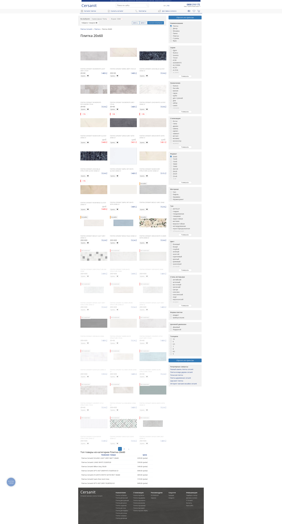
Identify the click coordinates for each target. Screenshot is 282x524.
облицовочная (178, 231)
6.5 (174, 344)
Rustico (175, 53)
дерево (175, 126)
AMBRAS (176, 75)
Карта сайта (189, 505)
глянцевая (177, 216)
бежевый (176, 244)
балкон (175, 86)
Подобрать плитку (191, 495)
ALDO (175, 68)
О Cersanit (189, 500)
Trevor (175, 58)
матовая (176, 221)
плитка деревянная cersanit (180, 378)
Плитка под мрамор (139, 505)
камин (175, 105)
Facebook (171, 495)
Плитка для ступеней (122, 500)
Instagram (171, 498)
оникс (175, 146)
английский (177, 280)
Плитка (175, 26)
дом (174, 100)
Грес (174, 192)
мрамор (176, 143)
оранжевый (177, 264)
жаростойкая (178, 219)
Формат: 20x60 (116, 19)
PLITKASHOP (155, 495)
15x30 (175, 159)
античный (176, 282)
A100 (174, 60)
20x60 (175, 157)
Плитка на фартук (121, 516)
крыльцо (176, 110)
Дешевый (176, 327)
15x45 (175, 161)
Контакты (142, 11)
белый (175, 247)
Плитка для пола (121, 508)
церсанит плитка (176, 381)
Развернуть (185, 76)
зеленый (176, 252)
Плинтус (176, 36)
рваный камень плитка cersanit (181, 369)
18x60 (175, 164)
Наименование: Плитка (99, 19)
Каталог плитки (90, 11)
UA (164, 6)
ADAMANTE (177, 63)
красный (176, 259)
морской (176, 304)
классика (176, 292)
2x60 (174, 184)
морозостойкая (179, 224)
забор (175, 103)
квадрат (176, 315)
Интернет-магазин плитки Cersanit (91, 496)
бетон (175, 121)
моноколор (177, 141)
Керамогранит (178, 199)
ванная (175, 91)
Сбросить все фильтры (185, 17)
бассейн (176, 88)
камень (175, 128)
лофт (175, 297)
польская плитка (176, 375)
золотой (176, 254)
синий (175, 271)
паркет (175, 148)
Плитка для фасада (121, 518)
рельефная (177, 236)
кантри (175, 290)
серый (175, 269)
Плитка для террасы (122, 511)
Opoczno (153, 498)
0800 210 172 (193, 4)
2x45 (174, 181)
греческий (176, 287)
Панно (175, 33)
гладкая (176, 211)
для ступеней (178, 98)
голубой (176, 249)
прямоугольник (178, 318)
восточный (177, 285)
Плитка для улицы (121, 513)
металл (175, 136)
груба (175, 96)
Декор (175, 28)
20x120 (175, 169)
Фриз (175, 41)
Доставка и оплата (169, 11)
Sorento (176, 55)
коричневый (177, 257)
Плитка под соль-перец (140, 511)
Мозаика (176, 31)
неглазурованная (179, 226)
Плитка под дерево (139, 498)
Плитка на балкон (121, 495)
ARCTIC (175, 77)
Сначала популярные (156, 23)
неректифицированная (181, 229)
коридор (176, 108)
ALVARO (176, 72)
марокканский (178, 299)
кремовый (176, 262)
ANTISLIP (176, 209)
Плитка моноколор (139, 503)
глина (175, 124)
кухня (175, 113)
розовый (176, 266)
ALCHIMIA (176, 65)
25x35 (175, 174)
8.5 (174, 351)
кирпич (175, 131)
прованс (176, 307)
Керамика (176, 197)
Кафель (176, 194)
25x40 (175, 176)
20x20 (175, 171)
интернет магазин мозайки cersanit (183, 384)
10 (174, 339)
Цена (135, 23)
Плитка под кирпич (139, 500)
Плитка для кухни (121, 503)
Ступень (176, 38)
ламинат (176, 133)
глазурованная (178, 214)
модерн (175, 302)
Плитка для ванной (122, 498)
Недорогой (177, 329)
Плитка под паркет (139, 508)
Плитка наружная (121, 505)
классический (178, 294)
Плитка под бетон (138, 495)
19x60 (175, 166)
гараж (175, 93)
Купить (83, 76)
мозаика (176, 138)
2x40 (174, 179)
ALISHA (175, 70)
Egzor (175, 50)
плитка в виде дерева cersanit (181, 372)
